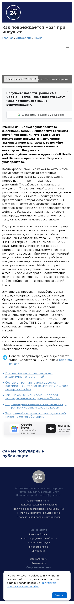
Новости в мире (38, 546)
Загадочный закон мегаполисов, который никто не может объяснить (35, 415)
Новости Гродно (38, 534)
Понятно (59, 595)
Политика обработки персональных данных (38, 508)
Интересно (24, 37)
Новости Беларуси (39, 542)
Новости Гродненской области (39, 538)
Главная (8, 37)
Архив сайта (38, 563)
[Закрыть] (67, 91)
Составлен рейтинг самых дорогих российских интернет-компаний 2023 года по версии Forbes (36, 386)
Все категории (38, 558)
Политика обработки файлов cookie (38, 512)
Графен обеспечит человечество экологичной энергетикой (28, 375)
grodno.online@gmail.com (46, 495)
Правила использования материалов (39, 517)
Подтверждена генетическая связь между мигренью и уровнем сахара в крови (36, 406)
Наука (38, 37)
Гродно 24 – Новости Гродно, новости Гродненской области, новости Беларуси (13, 12)
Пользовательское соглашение (38, 504)
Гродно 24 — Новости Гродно (38, 476)
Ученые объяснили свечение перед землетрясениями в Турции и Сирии (32, 396)
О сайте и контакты (38, 500)
